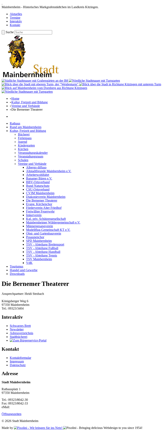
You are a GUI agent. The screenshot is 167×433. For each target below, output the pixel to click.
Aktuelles (16, 14)
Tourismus (16, 266)
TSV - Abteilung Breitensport (45, 244)
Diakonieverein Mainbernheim (45, 196)
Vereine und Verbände (25, 106)
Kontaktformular (20, 357)
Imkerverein (34, 215)
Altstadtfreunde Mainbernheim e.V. (48, 171)
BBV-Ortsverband (38, 182)
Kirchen (23, 149)
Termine (15, 17)
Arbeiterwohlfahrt (37, 174)
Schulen (23, 160)
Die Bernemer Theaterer (41, 200)
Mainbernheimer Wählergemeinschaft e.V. (53, 222)
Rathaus (15, 123)
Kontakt (15, 25)
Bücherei (24, 134)
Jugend (22, 141)
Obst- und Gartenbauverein (43, 233)
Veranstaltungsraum (30, 156)
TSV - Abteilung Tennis (41, 255)
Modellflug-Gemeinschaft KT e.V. (48, 229)
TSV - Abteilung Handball (43, 251)
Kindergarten (26, 145)
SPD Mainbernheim (39, 240)
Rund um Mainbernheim (25, 127)
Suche (10, 32)
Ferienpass (25, 138)
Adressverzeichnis (21, 333)
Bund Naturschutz (37, 185)
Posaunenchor (35, 237)
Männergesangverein (39, 226)
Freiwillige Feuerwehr (40, 211)
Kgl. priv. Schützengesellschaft (46, 218)
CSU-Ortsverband (37, 189)
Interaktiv (16, 21)
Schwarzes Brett (20, 325)
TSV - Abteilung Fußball (42, 248)
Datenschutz (18, 365)
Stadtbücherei (18, 336)
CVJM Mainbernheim (40, 193)
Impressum (17, 361)
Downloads (17, 273)
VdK (29, 262)
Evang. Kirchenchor (39, 204)
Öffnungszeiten (11, 414)
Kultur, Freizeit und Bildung (29, 102)
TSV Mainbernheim (39, 259)
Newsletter (17, 329)
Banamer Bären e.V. (39, 178)
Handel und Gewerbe (23, 270)
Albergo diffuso (36, 167)
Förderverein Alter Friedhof (44, 207)
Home (15, 98)
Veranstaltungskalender (33, 152)
